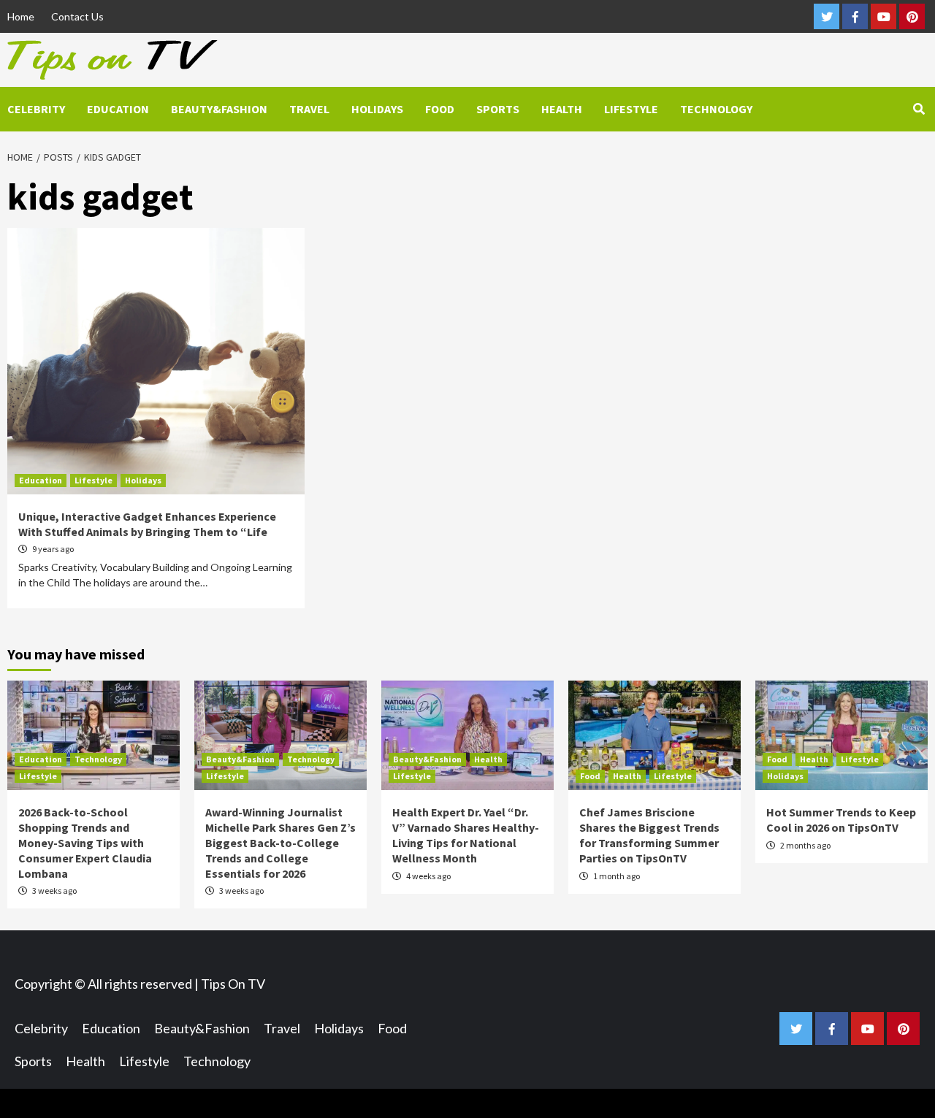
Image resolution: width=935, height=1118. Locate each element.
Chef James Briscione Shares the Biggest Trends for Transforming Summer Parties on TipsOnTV (649, 835)
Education (118, 109)
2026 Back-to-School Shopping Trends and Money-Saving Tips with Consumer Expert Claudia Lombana (85, 842)
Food (439, 109)
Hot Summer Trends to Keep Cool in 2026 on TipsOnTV (841, 820)
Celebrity (36, 109)
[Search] (918, 109)
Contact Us (77, 16)
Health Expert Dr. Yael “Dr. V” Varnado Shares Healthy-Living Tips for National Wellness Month (465, 835)
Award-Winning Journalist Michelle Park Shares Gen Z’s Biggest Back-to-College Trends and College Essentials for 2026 (280, 842)
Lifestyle (631, 109)
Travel (309, 109)
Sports (497, 109)
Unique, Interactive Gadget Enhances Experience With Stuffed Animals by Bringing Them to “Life (147, 524)
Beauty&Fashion (219, 109)
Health (561, 109)
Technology (716, 109)
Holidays (377, 109)
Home (20, 16)
